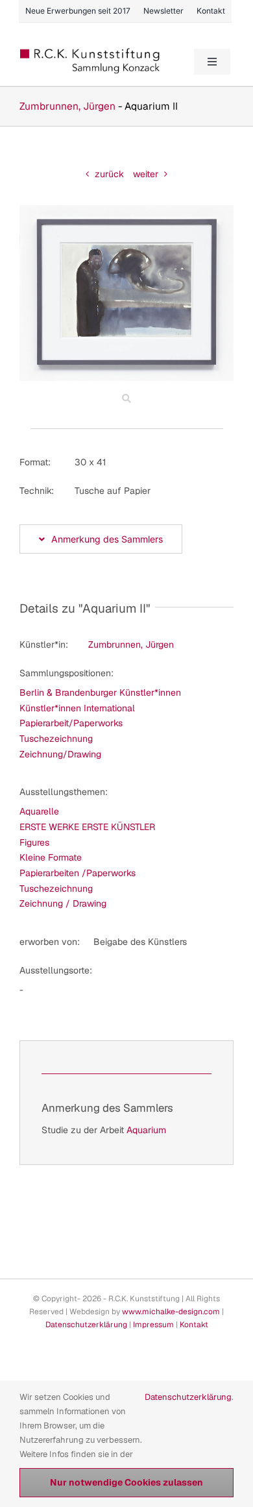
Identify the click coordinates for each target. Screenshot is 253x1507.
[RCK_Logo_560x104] (90, 52)
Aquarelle (39, 811)
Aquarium (146, 1130)
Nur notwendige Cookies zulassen (126, 1482)
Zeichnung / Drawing (62, 903)
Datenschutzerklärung (86, 1324)
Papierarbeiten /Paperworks (77, 873)
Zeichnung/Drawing (60, 754)
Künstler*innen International (77, 708)
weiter (145, 174)
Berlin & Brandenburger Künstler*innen (100, 692)
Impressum (153, 1324)
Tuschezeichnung (56, 738)
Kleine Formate (50, 857)
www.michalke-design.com (171, 1311)
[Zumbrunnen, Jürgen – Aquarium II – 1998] (126, 209)
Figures (34, 842)
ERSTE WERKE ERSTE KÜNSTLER (87, 827)
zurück (109, 174)
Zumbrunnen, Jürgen (67, 106)
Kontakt (194, 1324)
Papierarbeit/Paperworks (71, 723)
